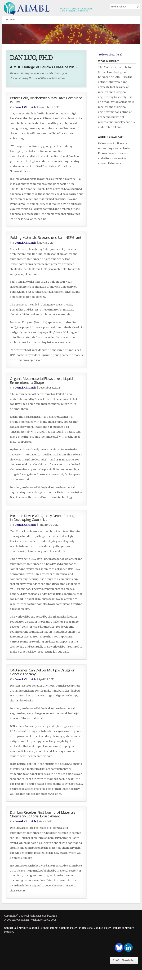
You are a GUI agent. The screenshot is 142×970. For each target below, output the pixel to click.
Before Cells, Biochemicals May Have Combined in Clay (46, 99)
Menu (12, 19)
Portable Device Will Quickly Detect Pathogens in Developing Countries (45, 517)
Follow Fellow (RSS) (110, 54)
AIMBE (53, 8)
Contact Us (10, 927)
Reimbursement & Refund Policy (58, 927)
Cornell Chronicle (25, 107)
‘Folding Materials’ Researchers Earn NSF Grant (45, 237)
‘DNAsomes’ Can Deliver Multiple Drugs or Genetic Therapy (42, 672)
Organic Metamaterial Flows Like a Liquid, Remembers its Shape (41, 380)
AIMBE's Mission (28, 927)
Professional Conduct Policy (95, 927)
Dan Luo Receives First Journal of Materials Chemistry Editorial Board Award (42, 814)
